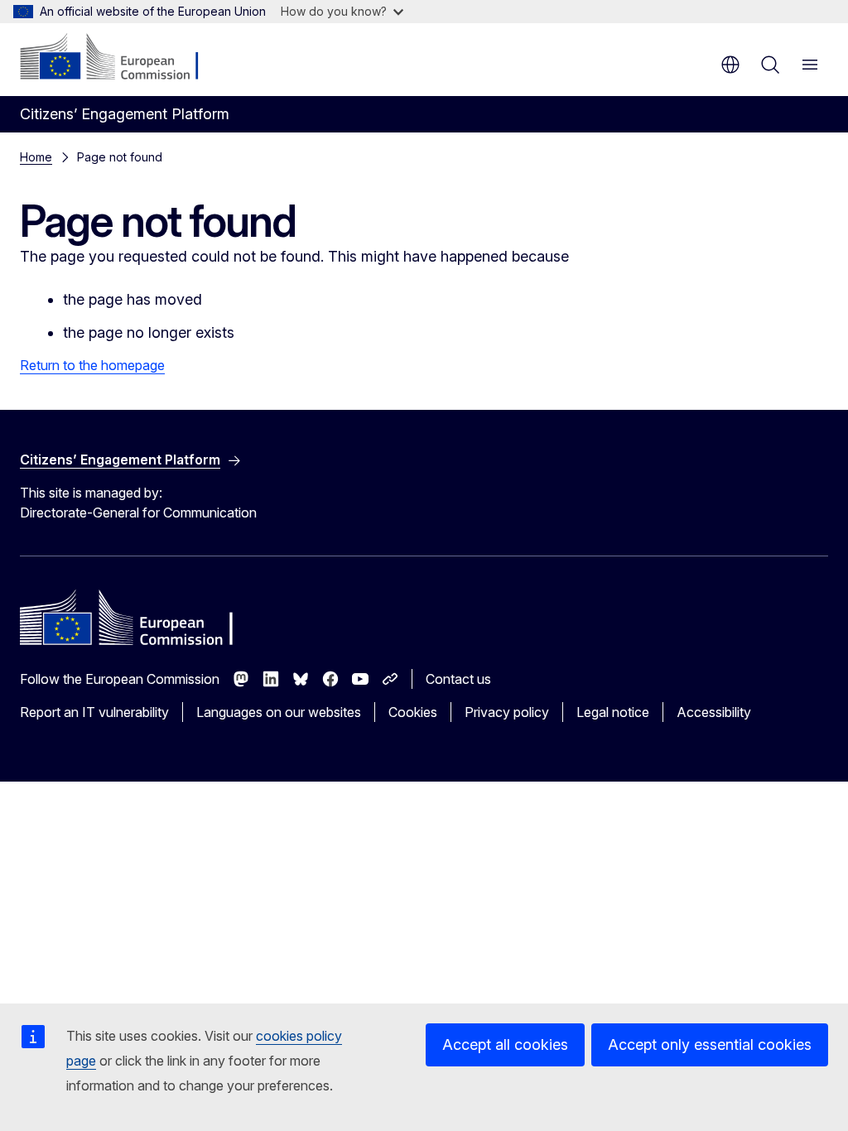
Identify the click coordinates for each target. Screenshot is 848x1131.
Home (36, 157)
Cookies (412, 712)
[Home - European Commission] (120, 58)
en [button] (730, 64)
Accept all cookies (505, 1044)
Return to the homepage (92, 365)
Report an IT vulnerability (94, 712)
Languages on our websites (278, 712)
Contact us (458, 679)
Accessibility (714, 712)
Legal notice (612, 712)
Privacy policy (507, 712)
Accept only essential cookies (710, 1044)
